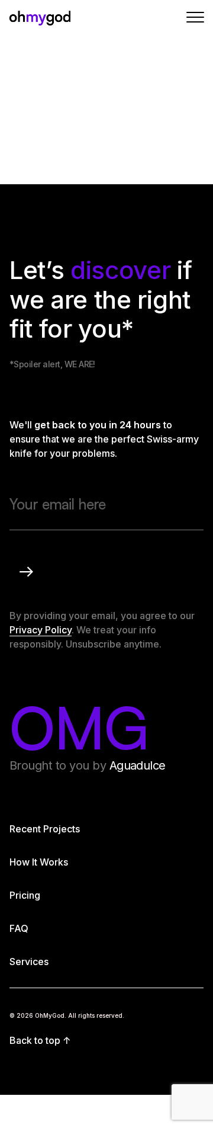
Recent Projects (44, 829)
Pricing (24, 895)
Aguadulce (137, 765)
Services (29, 961)
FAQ (18, 928)
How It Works (38, 862)
